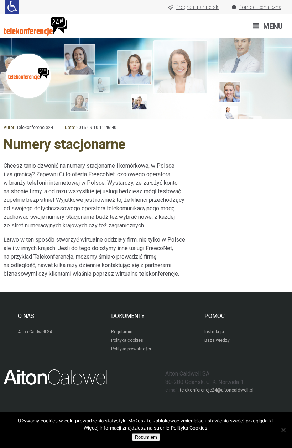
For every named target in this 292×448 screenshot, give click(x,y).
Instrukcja (214, 331)
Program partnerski (197, 7)
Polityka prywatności (131, 348)
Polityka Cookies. (190, 428)
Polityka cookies (127, 340)
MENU (273, 26)
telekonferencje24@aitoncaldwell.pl (217, 390)
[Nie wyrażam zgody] (283, 429)
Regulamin (121, 331)
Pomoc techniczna (260, 7)
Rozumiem (146, 437)
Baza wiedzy (217, 340)
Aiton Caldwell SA (35, 331)
